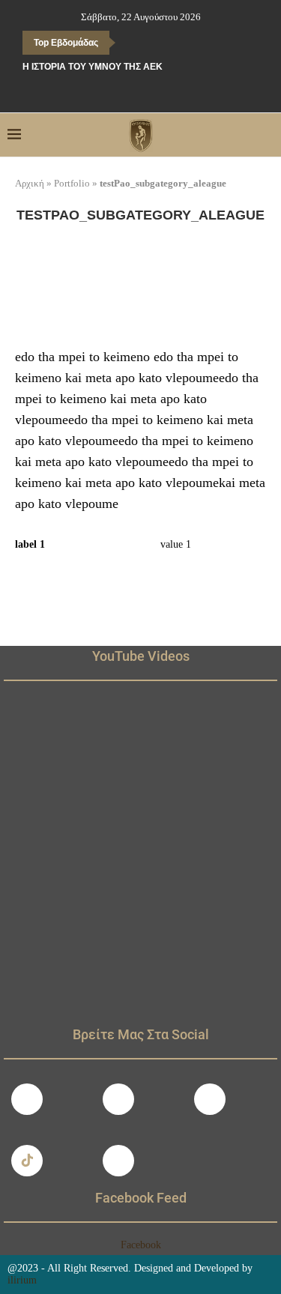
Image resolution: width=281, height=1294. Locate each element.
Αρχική (29, 183)
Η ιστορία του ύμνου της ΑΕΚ (92, 66)
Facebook (141, 1245)
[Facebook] (108, 92)
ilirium (22, 1280)
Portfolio (72, 183)
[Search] (266, 135)
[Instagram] (118, 1099)
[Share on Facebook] (164, 572)
